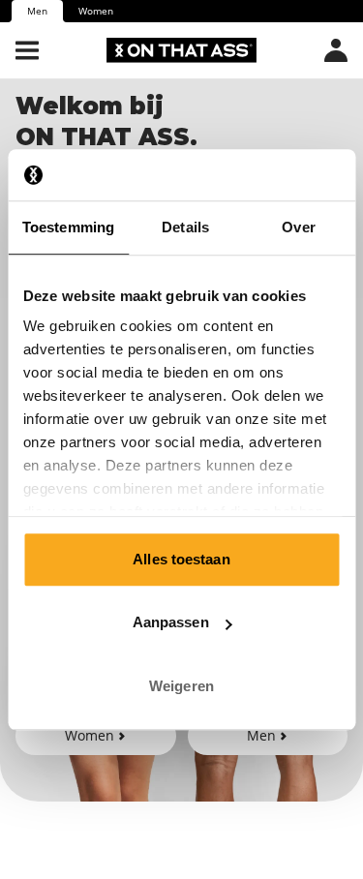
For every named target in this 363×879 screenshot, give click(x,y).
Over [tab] (298, 227)
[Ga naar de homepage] (181, 50)
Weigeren (181, 686)
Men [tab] (37, 10)
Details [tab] (185, 227)
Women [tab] (95, 10)
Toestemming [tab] (68, 227)
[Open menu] (27, 50)
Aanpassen (171, 622)
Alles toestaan (181, 559)
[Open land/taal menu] (336, 50)
